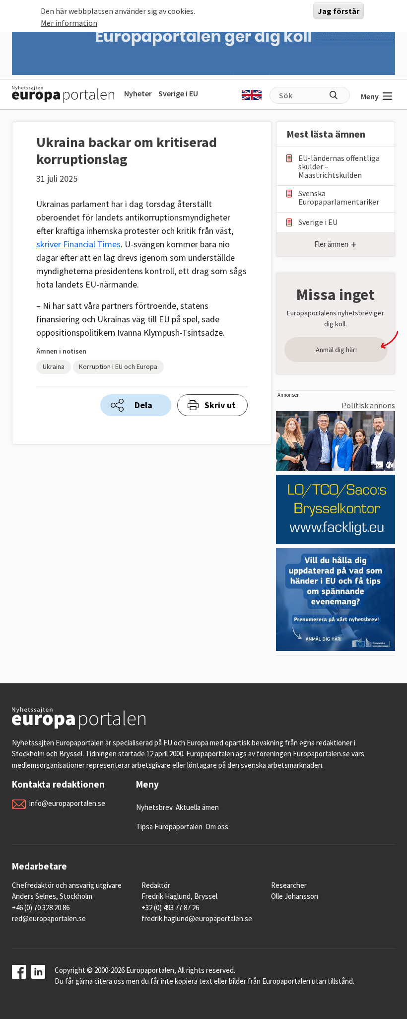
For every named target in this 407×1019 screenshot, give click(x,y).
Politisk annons (368, 405)
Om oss (216, 826)
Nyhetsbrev (154, 807)
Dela (143, 405)
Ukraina (54, 366)
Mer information (69, 23)
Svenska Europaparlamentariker (338, 197)
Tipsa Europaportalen (169, 826)
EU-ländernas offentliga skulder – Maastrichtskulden (339, 166)
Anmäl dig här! (336, 349)
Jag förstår (338, 11)
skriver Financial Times (78, 244)
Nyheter (138, 93)
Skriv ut (220, 405)
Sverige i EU (178, 93)
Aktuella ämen (197, 807)
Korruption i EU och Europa (118, 366)
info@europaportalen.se (67, 803)
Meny (370, 96)
